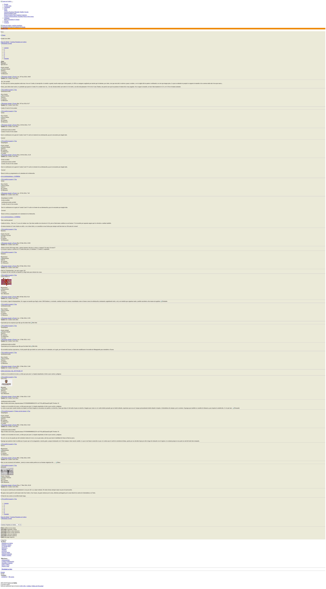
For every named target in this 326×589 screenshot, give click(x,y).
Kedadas (10, 13)
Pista (14, 15)
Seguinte (6, 58)
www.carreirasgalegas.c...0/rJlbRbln (10, 176)
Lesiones (6, 16)
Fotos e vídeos (5, 564)
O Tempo (16, 19)
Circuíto (6, 21)
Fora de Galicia (6, 552)
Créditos (28, 586)
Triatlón (22, 12)
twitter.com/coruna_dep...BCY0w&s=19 (11, 371)
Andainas (18, 15)
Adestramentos (6, 560)
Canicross (24, 15)
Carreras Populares (9, 12)
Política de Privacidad (37, 586)
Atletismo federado (7, 554)
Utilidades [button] (7, 18)
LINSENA (4, 577)
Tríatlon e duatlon (6, 555)
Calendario (7, 7)
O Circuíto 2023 (6, 546)
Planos (25, 16)
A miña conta (7, 6)
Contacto (6, 22)
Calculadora (10, 19)
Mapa (5, 19)
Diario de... (5, 548)
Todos (5, 10)
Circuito (26, 12)
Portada (6, 4)
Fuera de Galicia (8, 15)
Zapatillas (20, 16)
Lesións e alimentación (8, 561)
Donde (2, 573)
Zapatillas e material (7, 563)
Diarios (6, 13)
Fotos (14, 13)
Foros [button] (5, 9)
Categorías (3, 540)
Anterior (6, 48)
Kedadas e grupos (6, 544)
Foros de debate (5, 42)
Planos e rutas (5, 566)
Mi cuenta (11, 577)
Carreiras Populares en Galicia (18, 42)
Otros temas (30, 16)
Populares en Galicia (7, 543)
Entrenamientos (13, 16)
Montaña (17, 12)
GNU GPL (23, 586)
